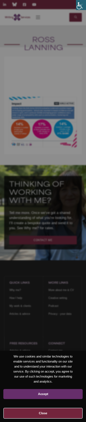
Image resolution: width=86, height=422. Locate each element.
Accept (43, 394)
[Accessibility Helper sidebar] (81, 5)
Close (43, 413)
